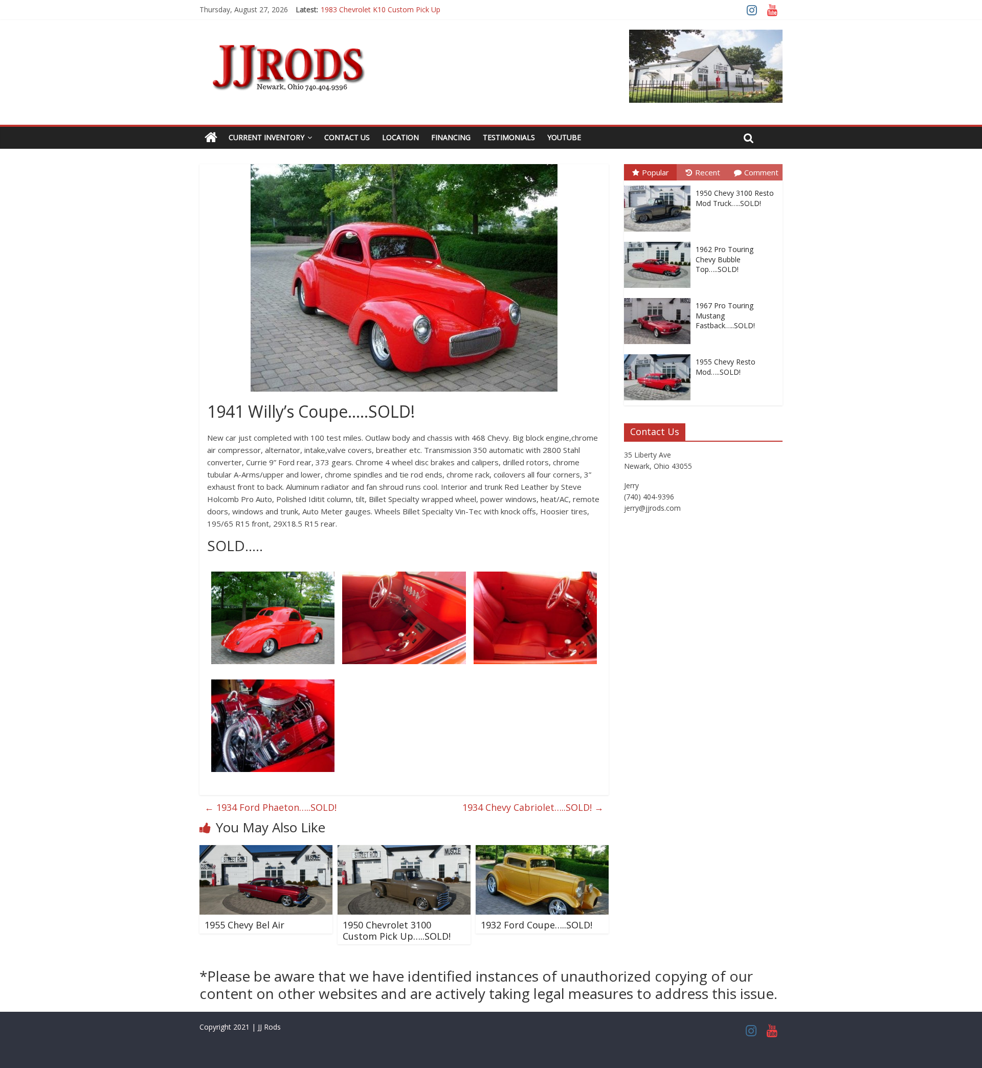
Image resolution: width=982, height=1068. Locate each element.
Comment (761, 172)
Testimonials (509, 137)
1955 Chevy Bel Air (244, 925)
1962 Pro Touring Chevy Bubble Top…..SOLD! (724, 259)
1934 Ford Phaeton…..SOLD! (271, 807)
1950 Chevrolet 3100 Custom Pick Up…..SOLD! (397, 930)
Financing (451, 137)
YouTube (564, 137)
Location (400, 137)
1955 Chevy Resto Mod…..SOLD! (725, 367)
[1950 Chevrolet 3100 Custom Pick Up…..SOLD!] (404, 851)
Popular (655, 172)
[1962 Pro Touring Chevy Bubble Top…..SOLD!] (660, 242)
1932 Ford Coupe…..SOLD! (536, 925)
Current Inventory (266, 137)
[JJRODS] (210, 137)
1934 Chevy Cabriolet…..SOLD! (533, 807)
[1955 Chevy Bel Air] (265, 851)
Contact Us (347, 137)
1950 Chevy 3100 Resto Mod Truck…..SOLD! (735, 198)
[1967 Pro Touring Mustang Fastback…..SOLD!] (660, 298)
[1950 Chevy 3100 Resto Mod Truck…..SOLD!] (660, 186)
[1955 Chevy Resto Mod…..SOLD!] (660, 354)
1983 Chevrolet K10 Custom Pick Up (380, 9)
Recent (707, 172)
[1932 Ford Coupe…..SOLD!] (542, 851)
